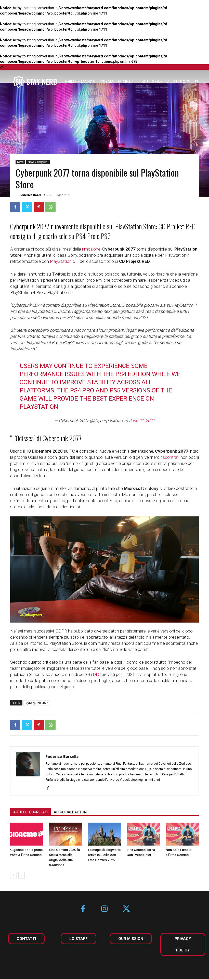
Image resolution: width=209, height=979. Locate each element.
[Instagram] (104, 909)
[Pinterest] (39, 207)
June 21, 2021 (142, 420)
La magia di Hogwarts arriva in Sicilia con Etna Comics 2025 (104, 855)
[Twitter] (27, 207)
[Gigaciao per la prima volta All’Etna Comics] (26, 834)
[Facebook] (15, 207)
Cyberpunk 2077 (37, 703)
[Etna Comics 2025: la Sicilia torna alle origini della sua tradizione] (65, 834)
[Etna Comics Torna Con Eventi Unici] (143, 834)
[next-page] (21, 875)
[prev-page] (13, 875)
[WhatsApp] (50, 207)
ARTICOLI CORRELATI (30, 812)
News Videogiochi (38, 162)
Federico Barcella (33, 195)
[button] (197, 81)
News (20, 162)
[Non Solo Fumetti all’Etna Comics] (182, 834)
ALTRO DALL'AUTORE (71, 812)
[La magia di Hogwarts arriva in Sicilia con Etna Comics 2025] (104, 834)
